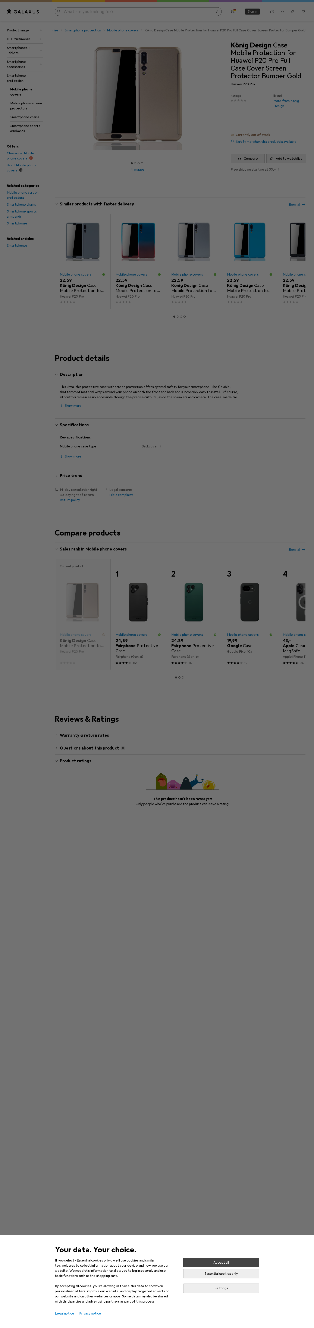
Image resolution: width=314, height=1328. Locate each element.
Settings (221, 1288)
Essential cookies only (221, 1274)
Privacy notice (90, 1313)
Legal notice (64, 1313)
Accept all (221, 1262)
